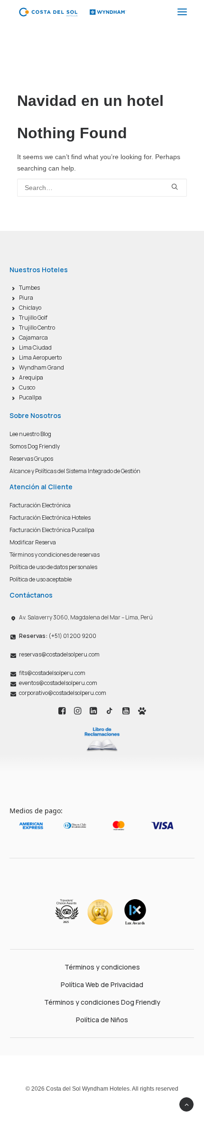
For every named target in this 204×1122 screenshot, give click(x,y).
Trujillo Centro (37, 327)
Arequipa (31, 377)
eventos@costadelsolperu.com (58, 683)
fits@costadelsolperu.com (52, 673)
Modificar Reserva (32, 542)
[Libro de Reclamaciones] (102, 738)
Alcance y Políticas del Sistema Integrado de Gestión (74, 471)
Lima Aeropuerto (40, 357)
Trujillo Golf (33, 318)
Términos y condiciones (102, 966)
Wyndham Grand (41, 367)
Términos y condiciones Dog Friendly (102, 1002)
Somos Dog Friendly (34, 446)
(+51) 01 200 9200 (57, 636)
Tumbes (29, 288)
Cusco (27, 387)
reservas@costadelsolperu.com (59, 654)
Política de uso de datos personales (53, 567)
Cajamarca (33, 337)
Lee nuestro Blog (30, 434)
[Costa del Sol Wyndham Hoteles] (72, 11)
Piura (26, 298)
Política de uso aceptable (40, 579)
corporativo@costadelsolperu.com (62, 693)
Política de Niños (102, 1019)
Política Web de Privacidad (102, 984)
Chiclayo (30, 308)
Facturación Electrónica (40, 505)
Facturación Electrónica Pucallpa (51, 530)
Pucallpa (30, 397)
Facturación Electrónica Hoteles (50, 517)
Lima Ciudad (35, 347)
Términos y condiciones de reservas (54, 555)
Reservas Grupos (31, 459)
